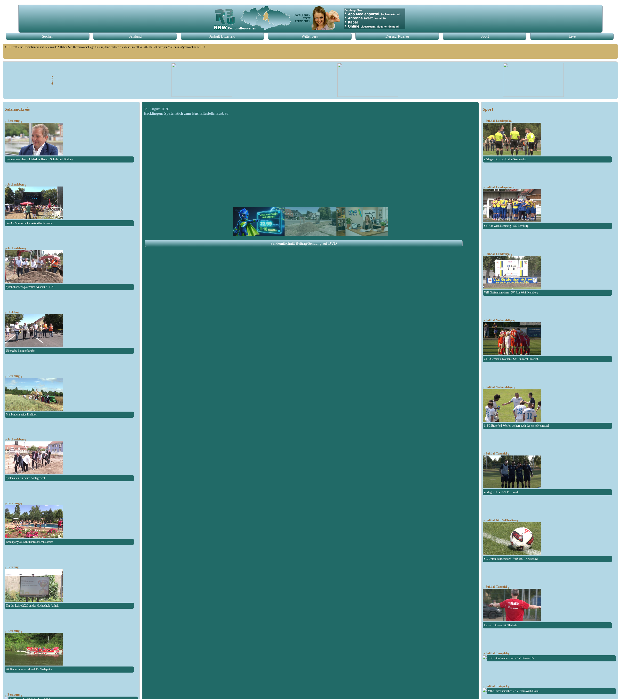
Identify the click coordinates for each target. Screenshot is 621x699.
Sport (485, 36)
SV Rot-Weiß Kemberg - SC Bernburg (506, 226)
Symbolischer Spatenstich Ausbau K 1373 (30, 287)
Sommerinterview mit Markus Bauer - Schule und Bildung (39, 159)
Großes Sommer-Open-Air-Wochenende (29, 223)
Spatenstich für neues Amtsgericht (25, 478)
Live (572, 36)
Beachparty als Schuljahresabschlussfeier (29, 542)
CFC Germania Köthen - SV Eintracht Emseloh (511, 359)
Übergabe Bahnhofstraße (20, 350)
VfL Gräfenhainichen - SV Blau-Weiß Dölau (513, 691)
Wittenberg (310, 36)
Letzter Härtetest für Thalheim (501, 625)
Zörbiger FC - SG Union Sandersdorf (505, 159)
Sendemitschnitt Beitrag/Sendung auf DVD (303, 243)
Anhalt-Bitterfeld (222, 36)
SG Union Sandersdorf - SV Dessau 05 (511, 658)
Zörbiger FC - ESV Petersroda (501, 492)
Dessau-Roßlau (397, 36)
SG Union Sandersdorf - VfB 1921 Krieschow (511, 559)
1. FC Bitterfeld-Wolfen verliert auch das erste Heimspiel (516, 425)
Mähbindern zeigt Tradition (21, 414)
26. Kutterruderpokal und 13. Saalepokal (29, 669)
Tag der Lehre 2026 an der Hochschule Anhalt (32, 605)
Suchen (47, 36)
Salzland (135, 36)
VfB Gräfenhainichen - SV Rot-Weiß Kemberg (511, 292)
